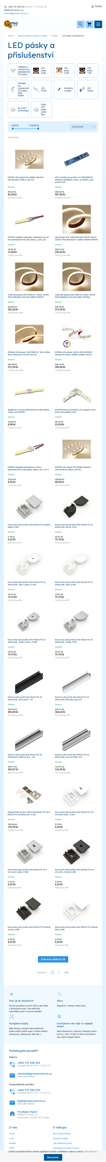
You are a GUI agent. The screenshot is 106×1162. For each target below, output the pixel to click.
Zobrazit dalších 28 (53, 959)
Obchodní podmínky (62, 1133)
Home (10, 36)
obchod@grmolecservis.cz (16, 13)
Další (66, 972)
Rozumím (53, 1157)
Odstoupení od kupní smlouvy (66, 1148)
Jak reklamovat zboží (62, 1143)
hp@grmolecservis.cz (31, 1100)
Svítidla (55, 36)
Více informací (90, 1151)
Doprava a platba (60, 1138)
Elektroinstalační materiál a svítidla (32, 36)
